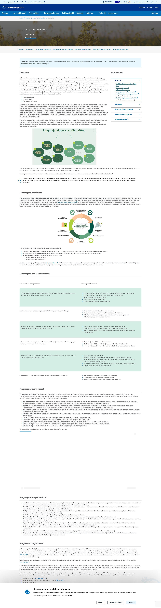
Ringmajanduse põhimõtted (102, 49)
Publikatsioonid (68, 13)
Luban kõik (131, 602)
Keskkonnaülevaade (51, 13)
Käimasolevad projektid (123, 114)
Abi (157, 7)
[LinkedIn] (2, 596)
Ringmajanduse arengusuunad (63, 49)
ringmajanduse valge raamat (67, 202)
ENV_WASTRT (39, 578)
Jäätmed (28, 34)
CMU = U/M (23, 562)
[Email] (2, 600)
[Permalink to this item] (47, 29)
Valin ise (100, 602)
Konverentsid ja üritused (124, 109)
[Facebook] (2, 588)
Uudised (80, 13)
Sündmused (113, 13)
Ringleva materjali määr (120, 49)
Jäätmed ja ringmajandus (39, 18)
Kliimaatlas (20, 2)
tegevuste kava (51, 263)
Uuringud (118, 104)
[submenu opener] (10, 13)
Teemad (28, 18)
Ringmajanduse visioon (43, 49)
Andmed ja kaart (8, 2)
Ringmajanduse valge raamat (125, 92)
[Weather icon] (129, 1)
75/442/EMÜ (24, 555)
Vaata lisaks (29, 49)
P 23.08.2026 (109, 2)
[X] (2, 592)
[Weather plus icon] (117, 2)
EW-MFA (59, 580)
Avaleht (21, 18)
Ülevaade (20, 49)
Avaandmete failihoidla (35, 2)
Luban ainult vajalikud (115, 602)
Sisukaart (142, 7)
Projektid (102, 13)
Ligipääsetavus (140, 2)
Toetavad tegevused (122, 88)
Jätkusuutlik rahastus (123, 90)
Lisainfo (118, 80)
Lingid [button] (151, 2)
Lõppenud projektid (122, 119)
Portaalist (149, 7)
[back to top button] (153, 599)
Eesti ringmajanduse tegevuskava (126, 94)
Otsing (155, 13)
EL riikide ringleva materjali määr (126, 98)
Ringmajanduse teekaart (83, 49)
